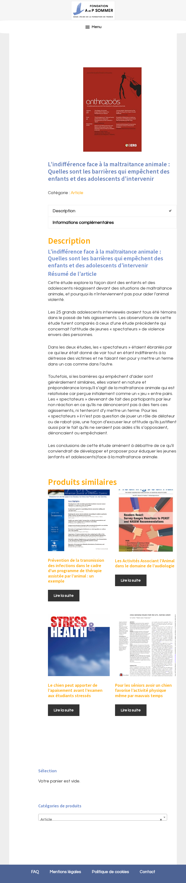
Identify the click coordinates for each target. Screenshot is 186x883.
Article (77, 192)
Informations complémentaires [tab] (83, 222)
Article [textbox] (101, 819)
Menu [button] (96, 27)
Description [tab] (64, 211)
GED (93, 10)
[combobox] (102, 817)
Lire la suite (64, 596)
